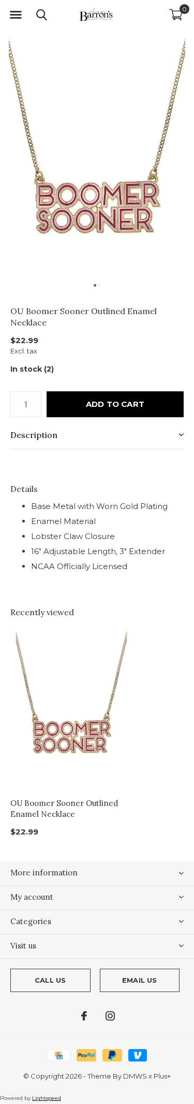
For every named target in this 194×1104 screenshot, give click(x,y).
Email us (139, 980)
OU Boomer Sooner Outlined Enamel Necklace (64, 808)
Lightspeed (46, 1098)
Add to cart (115, 404)
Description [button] (33, 435)
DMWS (135, 1076)
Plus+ (162, 1076)
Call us (50, 980)
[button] (15, 15)
